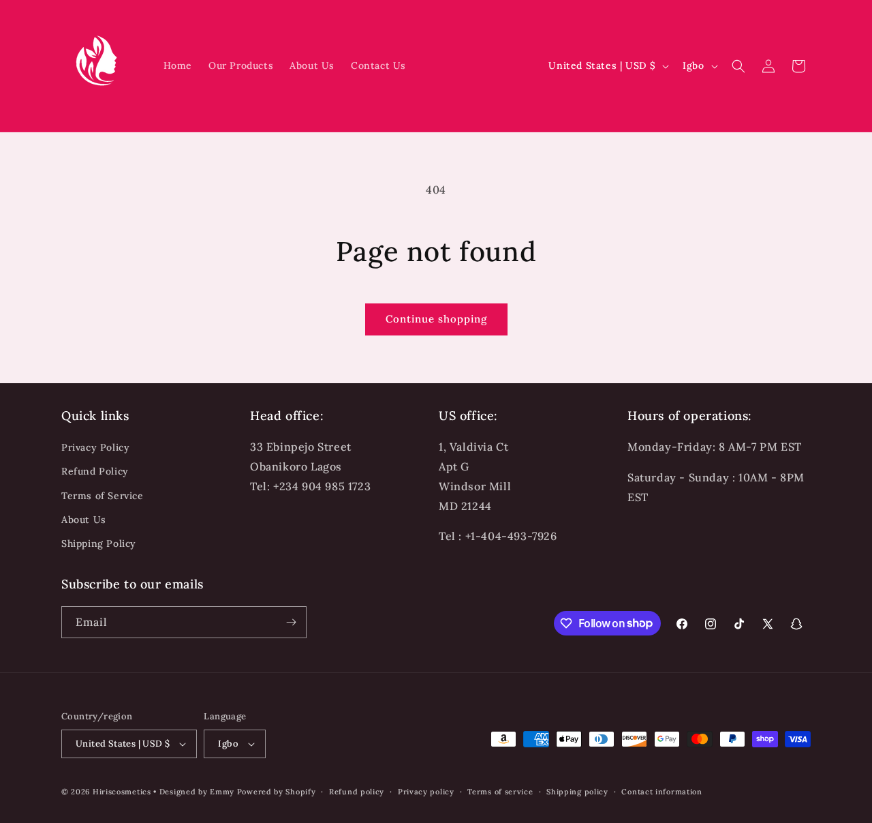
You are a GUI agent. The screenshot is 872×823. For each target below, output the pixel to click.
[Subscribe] (291, 622)
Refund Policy (95, 471)
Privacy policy (426, 791)
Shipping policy (577, 791)
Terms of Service (102, 496)
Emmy (223, 791)
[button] (738, 66)
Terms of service (500, 791)
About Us (83, 519)
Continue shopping (436, 318)
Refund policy (356, 791)
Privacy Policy (95, 447)
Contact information (661, 791)
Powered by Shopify (276, 791)
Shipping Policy (98, 543)
